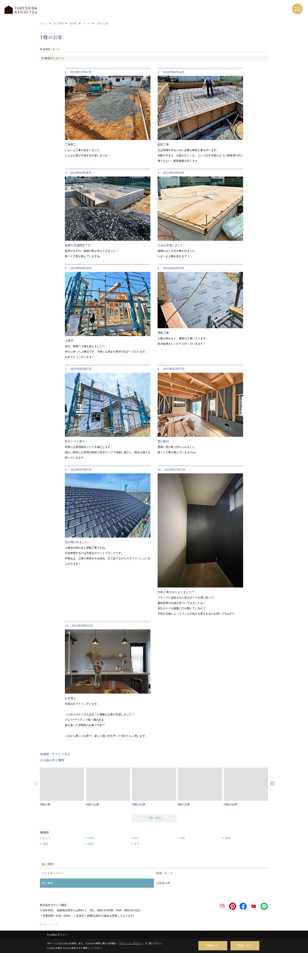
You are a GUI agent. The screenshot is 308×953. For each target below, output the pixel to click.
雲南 (45, 843)
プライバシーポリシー (130, 943)
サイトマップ (50, 924)
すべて (47, 838)
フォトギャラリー (53, 873)
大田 (182, 838)
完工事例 (47, 883)
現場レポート (164, 873)
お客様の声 (163, 883)
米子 (136, 843)
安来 (227, 838)
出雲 (91, 838)
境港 (91, 843)
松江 (136, 838)
